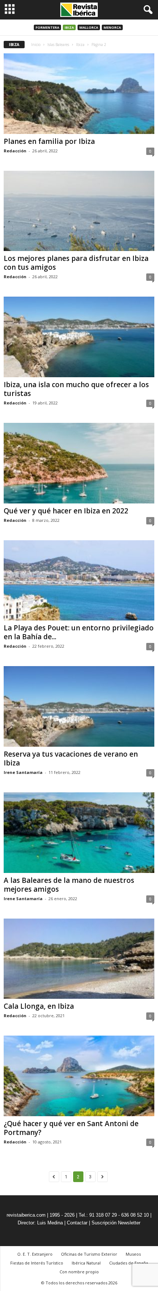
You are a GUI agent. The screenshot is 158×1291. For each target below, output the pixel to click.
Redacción (15, 150)
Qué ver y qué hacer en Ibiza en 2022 (66, 511)
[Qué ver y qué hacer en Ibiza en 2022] (79, 463)
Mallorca (88, 27)
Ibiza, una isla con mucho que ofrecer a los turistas (76, 389)
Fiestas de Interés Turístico (36, 1263)
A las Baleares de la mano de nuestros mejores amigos (69, 885)
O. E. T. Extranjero (35, 1254)
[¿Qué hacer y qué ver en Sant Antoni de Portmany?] (79, 1076)
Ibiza (69, 27)
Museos (133, 1254)
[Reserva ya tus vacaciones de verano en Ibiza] (79, 706)
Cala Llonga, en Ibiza (39, 1006)
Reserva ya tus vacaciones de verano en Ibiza (71, 758)
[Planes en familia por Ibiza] (79, 93)
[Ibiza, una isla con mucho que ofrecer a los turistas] (79, 337)
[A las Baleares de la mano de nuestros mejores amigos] (79, 832)
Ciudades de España (128, 1263)
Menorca (112, 27)
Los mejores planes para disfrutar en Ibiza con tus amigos (76, 263)
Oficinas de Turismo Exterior (89, 1254)
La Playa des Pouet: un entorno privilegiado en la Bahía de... (79, 632)
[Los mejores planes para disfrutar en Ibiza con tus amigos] (79, 211)
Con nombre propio (79, 1271)
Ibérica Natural (86, 1263)
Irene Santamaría (23, 772)
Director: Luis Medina (40, 1222)
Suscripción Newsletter (115, 1222)
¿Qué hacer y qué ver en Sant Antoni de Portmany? (71, 1128)
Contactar (77, 1222)
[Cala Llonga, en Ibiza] (79, 959)
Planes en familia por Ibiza (49, 141)
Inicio (35, 44)
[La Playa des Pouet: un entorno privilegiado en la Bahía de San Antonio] (79, 580)
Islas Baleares (58, 44)
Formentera (47, 27)
